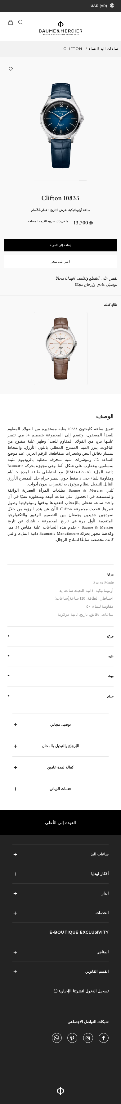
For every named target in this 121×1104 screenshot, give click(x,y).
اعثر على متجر (60, 261)
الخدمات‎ (102, 912)
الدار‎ (105, 893)
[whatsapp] (57, 1039)
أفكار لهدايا (100, 873)
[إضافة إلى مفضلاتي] (11, 69)
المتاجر (103, 951)
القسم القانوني (97, 971)
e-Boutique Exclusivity (79, 932)
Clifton (72, 48)
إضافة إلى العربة (60, 245)
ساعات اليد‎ (100, 854)
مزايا (110, 574)
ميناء (111, 676)
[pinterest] (72, 1039)
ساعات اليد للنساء (103, 48)
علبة (111, 656)
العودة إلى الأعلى (60, 822)
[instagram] (88, 1039)
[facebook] (104, 1039)
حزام (110, 696)
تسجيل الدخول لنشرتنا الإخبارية (83, 991)
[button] (112, 22)
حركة (110, 636)
